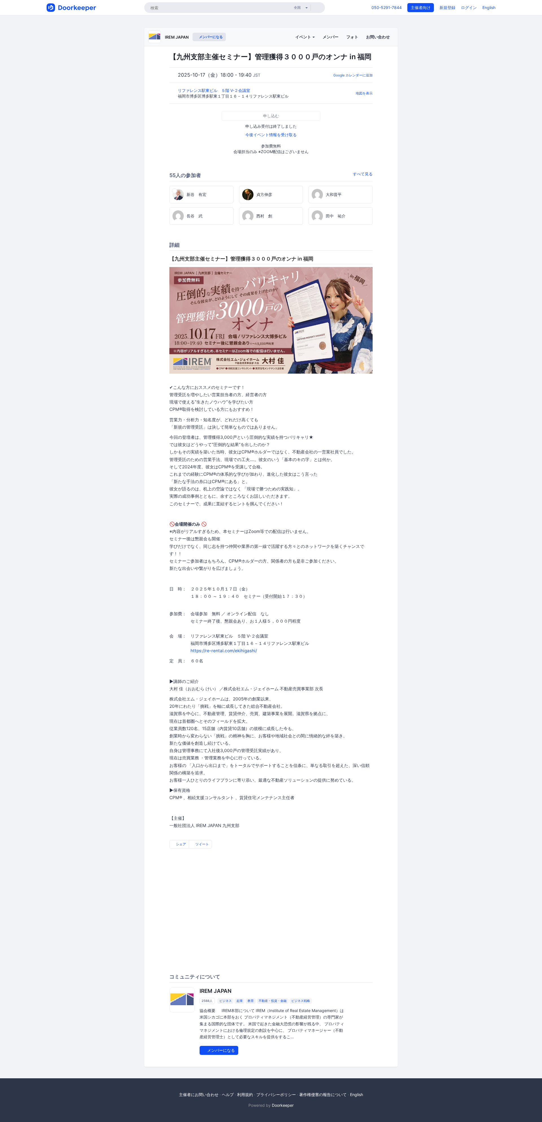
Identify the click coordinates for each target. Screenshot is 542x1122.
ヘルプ (228, 1094)
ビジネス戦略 (300, 1001)
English (488, 7)
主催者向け (420, 7)
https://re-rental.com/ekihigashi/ (224, 650)
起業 (240, 1001)
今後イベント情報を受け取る (271, 134)
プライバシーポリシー (276, 1094)
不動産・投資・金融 (273, 1001)
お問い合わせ (378, 36)
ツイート (201, 844)
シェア (180, 844)
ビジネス (225, 1001)
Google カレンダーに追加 (353, 75)
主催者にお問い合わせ (198, 1094)
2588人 (207, 1001)
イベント (303, 36)
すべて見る (363, 173)
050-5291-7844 (386, 7)
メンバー (330, 36)
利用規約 (245, 1094)
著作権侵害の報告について (323, 1094)
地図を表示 (364, 93)
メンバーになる (210, 37)
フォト (352, 36)
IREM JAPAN (177, 37)
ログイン (469, 7)
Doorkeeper (283, 1105)
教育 (251, 1001)
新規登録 (447, 7)
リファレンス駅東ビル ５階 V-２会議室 (214, 90)
